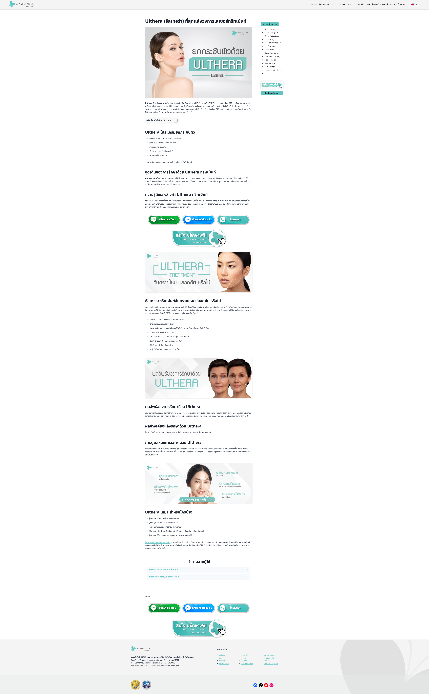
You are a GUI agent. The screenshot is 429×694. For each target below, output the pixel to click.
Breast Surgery (271, 32)
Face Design (269, 39)
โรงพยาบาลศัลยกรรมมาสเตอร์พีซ (157, 542)
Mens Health (270, 59)
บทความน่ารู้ (384, 4)
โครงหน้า (244, 655)
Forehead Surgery (272, 56)
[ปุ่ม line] (164, 608)
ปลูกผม (266, 660)
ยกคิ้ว (221, 658)
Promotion (360, 4)
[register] (272, 85)
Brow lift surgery (271, 36)
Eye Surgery (269, 46)
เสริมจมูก (222, 655)
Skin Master (269, 66)
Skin (333, 4)
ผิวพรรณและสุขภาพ (271, 663)
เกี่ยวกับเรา (398, 4)
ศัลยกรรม (323, 4)
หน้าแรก (314, 4)
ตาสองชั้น (222, 660)
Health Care (345, 4)
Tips (266, 73)
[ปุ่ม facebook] (198, 220)
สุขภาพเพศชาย (269, 655)
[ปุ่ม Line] (164, 220)
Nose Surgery (270, 29)
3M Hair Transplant (272, 42)
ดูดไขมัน (244, 660)
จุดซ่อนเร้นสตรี (269, 658)
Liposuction (269, 49)
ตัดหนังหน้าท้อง (247, 663)
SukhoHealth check (273, 70)
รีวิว (368, 4)
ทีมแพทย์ (375, 4)
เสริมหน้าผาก (224, 663)
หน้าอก (243, 658)
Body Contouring (272, 53)
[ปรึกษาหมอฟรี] (199, 238)
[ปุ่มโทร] (233, 220)
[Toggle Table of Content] (174, 121)
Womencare (269, 63)
